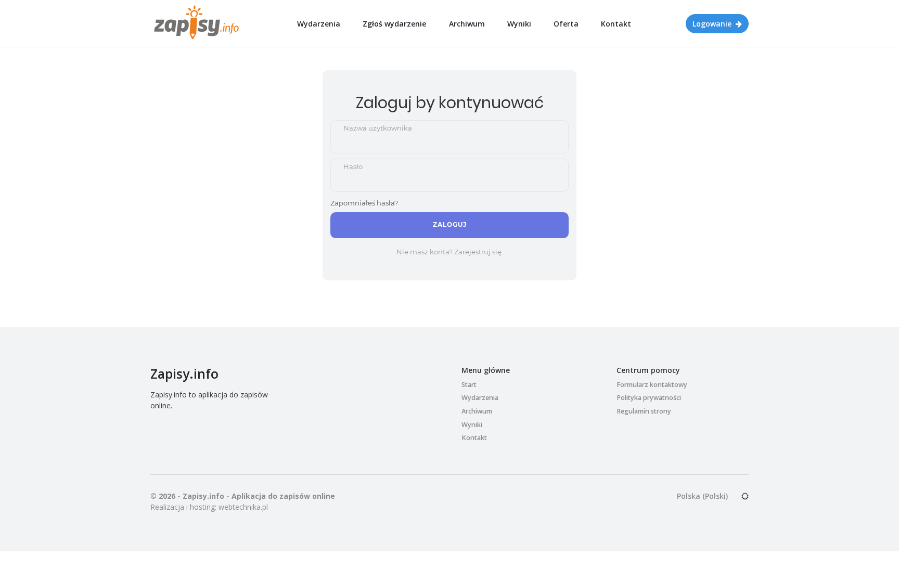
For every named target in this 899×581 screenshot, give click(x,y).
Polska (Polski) (702, 496)
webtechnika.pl (243, 507)
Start (469, 384)
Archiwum (467, 24)
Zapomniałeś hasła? (364, 203)
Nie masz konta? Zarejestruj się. (449, 252)
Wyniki (519, 24)
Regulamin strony (644, 411)
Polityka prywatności (649, 397)
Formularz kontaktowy (652, 384)
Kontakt (616, 24)
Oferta (566, 24)
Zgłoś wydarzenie (394, 24)
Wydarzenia (318, 24)
